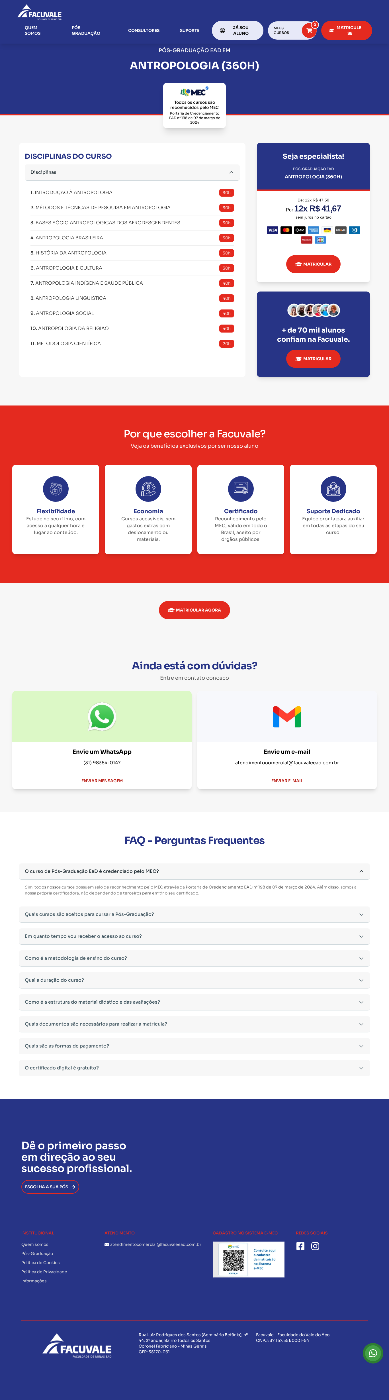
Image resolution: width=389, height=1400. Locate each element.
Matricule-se (350, 30)
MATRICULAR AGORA (198, 610)
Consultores (143, 30)
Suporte (189, 30)
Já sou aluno (241, 30)
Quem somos (32, 30)
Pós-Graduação (86, 30)
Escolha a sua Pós (46, 1186)
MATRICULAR (317, 264)
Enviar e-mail (287, 780)
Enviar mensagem (102, 780)
